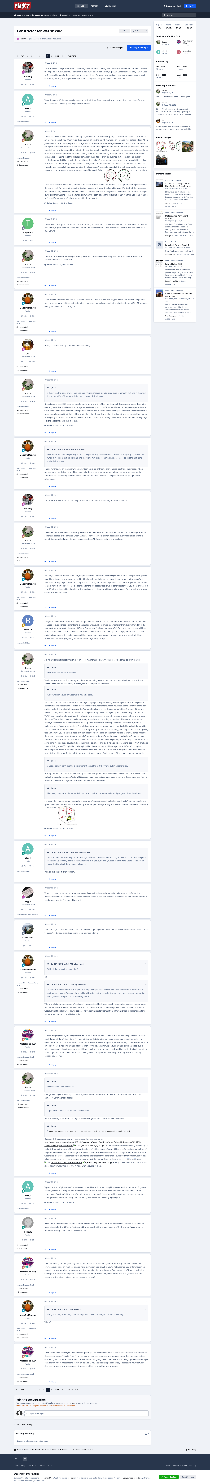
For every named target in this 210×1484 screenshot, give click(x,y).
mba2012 (28, 1232)
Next (57, 56)
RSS (50, 1466)
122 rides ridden (22, 330)
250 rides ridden (22, 370)
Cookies (42, 1466)
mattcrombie (170, 203)
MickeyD (168, 236)
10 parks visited (22, 1245)
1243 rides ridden (23, 165)
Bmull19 (28, 629)
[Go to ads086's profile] (18, 39)
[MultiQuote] (45, 86)
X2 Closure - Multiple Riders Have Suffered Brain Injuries (178, 184)
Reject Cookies (188, 1477)
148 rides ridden (22, 1064)
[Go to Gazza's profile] (28, 135)
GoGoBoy (28, 76)
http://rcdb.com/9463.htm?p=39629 (66, 1162)
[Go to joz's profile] (28, 344)
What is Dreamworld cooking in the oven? (178, 295)
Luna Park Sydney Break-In (177, 245)
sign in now (70, 1403)
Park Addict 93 (170, 266)
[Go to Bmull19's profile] (28, 620)
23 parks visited (22, 327)
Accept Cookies (170, 1477)
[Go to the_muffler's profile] (28, 223)
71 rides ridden (22, 1249)
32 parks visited (22, 1061)
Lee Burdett (27, 937)
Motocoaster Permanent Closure (176, 217)
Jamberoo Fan (170, 247)
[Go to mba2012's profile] (28, 1223)
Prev (22, 56)
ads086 (24, 39)
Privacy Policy (20, 1466)
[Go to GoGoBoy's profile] (28, 67)
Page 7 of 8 (72, 56)
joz (27, 353)
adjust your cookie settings (131, 1478)
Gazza (28, 144)
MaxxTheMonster (28, 308)
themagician (169, 221)
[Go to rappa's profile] (28, 892)
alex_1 (28, 108)
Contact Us (32, 1466)
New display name (171, 299)
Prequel (168, 188)
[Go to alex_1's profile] (28, 99)
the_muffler (27, 232)
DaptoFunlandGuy (27, 1044)
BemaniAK (187, 51)
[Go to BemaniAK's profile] (179, 52)
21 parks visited (22, 367)
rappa (28, 901)
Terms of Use (48, 1478)
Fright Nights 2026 (173, 264)
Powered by (184, 1466)
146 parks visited (22, 161)
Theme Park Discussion (51, 39)
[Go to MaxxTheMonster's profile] (28, 299)
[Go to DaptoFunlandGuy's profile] (28, 1034)
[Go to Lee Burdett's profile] (28, 928)
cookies (71, 1478)
